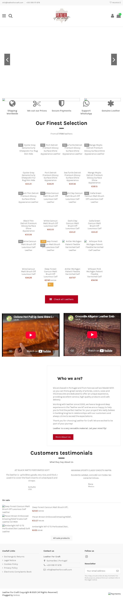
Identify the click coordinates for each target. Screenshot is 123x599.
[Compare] (28, 169)
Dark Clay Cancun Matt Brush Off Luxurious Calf (72, 225)
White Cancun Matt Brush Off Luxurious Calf (50, 223)
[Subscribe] (117, 571)
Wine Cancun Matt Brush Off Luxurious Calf (28, 271)
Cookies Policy (11, 564)
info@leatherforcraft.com (13, 3)
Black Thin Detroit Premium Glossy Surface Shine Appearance (28, 226)
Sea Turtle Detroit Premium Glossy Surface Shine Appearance (72, 176)
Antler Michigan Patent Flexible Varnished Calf (72, 271)
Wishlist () (116, 3)
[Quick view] (33, 169)
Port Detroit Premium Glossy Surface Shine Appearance (50, 176)
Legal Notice (10, 560)
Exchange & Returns (14, 556)
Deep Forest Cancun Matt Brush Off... (50, 507)
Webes (16, 595)
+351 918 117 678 (33, 3)
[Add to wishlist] (24, 169)
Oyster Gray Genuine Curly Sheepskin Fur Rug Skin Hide (29, 176)
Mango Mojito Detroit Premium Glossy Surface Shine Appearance (94, 177)
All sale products (61, 538)
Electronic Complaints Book (18, 571)
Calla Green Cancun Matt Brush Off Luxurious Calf (94, 225)
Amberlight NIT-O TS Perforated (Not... (50, 526)
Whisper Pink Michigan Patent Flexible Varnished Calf (94, 273)
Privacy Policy (11, 568)
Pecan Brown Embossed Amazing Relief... (51, 517)
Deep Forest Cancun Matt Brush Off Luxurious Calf (50, 273)
